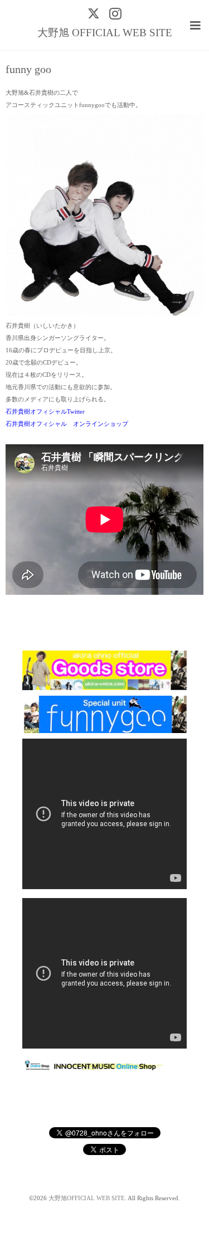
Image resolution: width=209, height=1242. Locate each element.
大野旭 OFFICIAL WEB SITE (104, 32)
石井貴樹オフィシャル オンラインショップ (67, 424)
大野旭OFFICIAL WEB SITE (86, 1198)
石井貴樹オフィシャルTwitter (45, 412)
